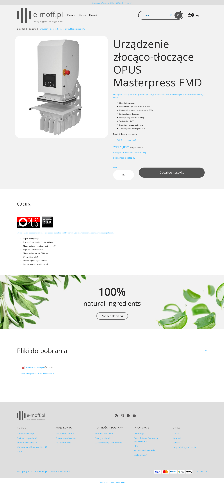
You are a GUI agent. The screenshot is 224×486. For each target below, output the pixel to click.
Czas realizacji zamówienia (108, 442)
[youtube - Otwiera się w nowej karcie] (134, 416)
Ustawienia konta (65, 433)
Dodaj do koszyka (171, 172)
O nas (176, 433)
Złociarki (32, 29)
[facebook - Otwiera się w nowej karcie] (128, 416)
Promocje (139, 433)
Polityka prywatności (27, 437)
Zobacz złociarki (112, 316)
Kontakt (177, 437)
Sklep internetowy (111, 482)
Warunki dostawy (104, 433)
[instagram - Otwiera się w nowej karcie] (122, 416)
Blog (136, 445)
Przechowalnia (63, 442)
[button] (178, 15)
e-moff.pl (21, 29)
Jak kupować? (141, 454)
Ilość (115, 167)
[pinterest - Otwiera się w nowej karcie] (116, 416)
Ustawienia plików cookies (31, 446)
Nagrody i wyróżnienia (184, 446)
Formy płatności (103, 437)
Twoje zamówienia (66, 437)
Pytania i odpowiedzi (144, 450)
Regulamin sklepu (26, 433)
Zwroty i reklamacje (27, 442)
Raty (19, 451)
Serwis (176, 442)
